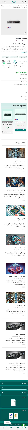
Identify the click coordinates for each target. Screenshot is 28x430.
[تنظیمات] (2, 2)
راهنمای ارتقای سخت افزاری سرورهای (16, 190)
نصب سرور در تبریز (20, 334)
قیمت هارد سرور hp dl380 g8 (17, 277)
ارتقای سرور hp (21, 219)
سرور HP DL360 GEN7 (20, 122)
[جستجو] (5, 2)
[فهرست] (25, 2)
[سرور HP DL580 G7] (2, 44)
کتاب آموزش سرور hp (20, 248)
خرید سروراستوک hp (20, 161)
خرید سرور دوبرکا (21, 305)
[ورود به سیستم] (22, 2)
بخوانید (23, 171)
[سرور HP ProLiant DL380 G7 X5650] (25, 33)
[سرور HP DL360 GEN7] (20, 115)
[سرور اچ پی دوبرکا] (14, 2)
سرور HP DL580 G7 (7, 124)
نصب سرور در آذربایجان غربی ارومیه (16, 363)
